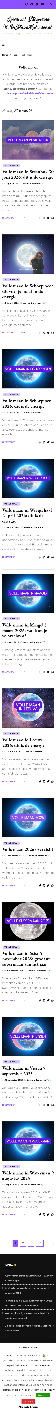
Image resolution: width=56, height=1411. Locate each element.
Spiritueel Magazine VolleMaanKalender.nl (28, 23)
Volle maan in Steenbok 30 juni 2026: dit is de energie (28, 174)
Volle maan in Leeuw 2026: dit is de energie (23, 742)
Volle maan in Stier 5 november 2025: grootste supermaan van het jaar (26, 958)
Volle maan (11, 165)
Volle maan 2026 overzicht (27, 849)
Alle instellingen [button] (28, 1406)
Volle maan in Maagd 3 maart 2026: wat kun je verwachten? (24, 630)
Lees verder (8, 218)
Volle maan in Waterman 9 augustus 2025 (28, 1175)
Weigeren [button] (28, 1401)
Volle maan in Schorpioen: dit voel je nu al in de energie (27, 291)
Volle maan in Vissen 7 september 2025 (24, 1070)
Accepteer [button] (43, 1395)
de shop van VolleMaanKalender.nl (29, 93)
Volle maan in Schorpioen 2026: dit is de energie (27, 403)
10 (41, 1243)
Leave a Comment (31, 183)
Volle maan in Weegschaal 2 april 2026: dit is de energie (27, 515)
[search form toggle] (51, 4)
